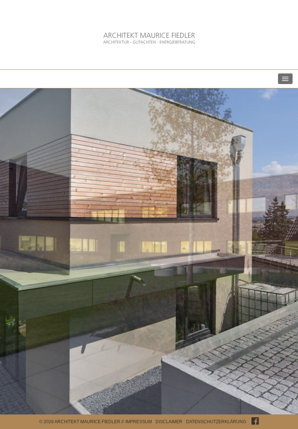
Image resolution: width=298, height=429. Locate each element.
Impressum (138, 421)
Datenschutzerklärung (216, 421)
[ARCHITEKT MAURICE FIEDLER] (149, 40)
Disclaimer (169, 421)
